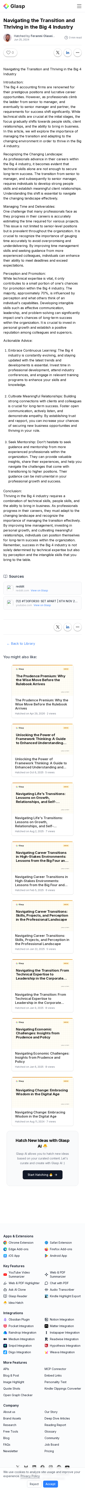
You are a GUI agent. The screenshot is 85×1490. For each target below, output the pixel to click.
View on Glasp (39, 590)
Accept (50, 1484)
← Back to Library (21, 643)
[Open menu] (79, 6)
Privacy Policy (30, 1476)
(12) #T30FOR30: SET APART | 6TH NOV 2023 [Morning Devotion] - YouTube (47, 601)
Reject (34, 1484)
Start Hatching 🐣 (40, 1174)
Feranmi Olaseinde (44, 36)
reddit (20, 586)
